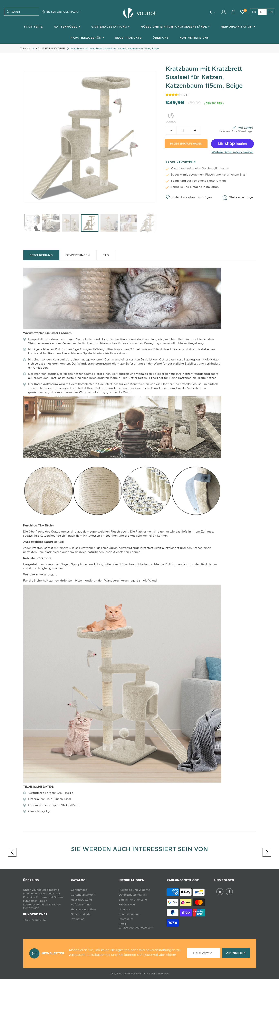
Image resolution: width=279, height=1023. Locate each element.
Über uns (161, 37)
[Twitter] (219, 891)
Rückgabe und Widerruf (134, 889)
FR (254, 11)
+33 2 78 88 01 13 (34, 919)
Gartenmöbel (79, 889)
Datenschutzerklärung (133, 894)
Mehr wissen (31, 908)
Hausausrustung (81, 899)
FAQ (106, 255)
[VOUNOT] (171, 117)
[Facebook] (229, 891)
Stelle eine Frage (241, 197)
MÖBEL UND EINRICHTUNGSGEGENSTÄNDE (174, 26)
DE (262, 11)
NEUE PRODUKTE (128, 37)
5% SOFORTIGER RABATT (63, 11)
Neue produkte (81, 914)
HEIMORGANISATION (237, 26)
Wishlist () (245, 10)
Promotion (77, 919)
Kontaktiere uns (129, 914)
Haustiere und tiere (83, 909)
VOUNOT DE (138, 973)
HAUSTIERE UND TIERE (50, 48)
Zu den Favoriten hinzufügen (191, 197)
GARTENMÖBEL (66, 26)
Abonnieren (236, 952)
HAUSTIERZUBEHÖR (86, 37)
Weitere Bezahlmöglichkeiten (232, 152)
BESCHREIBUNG (41, 255)
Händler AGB (127, 904)
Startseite (33, 26)
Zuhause (25, 48)
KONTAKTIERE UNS (194, 37)
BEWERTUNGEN (78, 255)
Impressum (126, 919)
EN (271, 11)
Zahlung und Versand (133, 899)
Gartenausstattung (83, 894)
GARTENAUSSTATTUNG (109, 26)
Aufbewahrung (81, 904)
